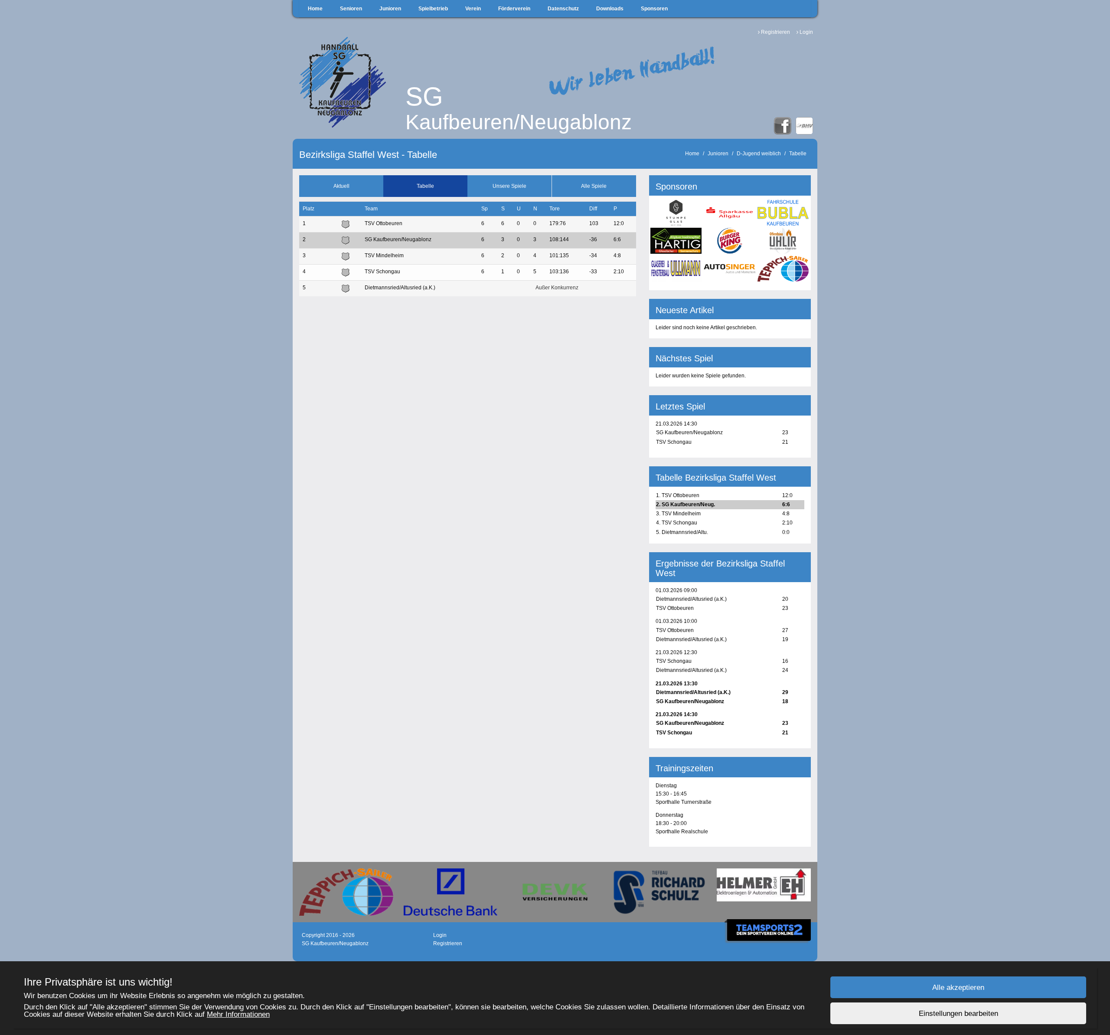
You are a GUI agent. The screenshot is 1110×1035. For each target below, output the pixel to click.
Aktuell (341, 186)
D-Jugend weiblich (759, 154)
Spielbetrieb (433, 9)
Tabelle (797, 154)
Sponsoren (654, 9)
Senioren (351, 9)
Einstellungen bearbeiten (958, 1013)
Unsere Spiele (509, 186)
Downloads (610, 9)
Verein (473, 9)
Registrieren (775, 32)
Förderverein (514, 9)
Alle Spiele (594, 186)
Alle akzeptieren (958, 987)
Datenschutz (563, 9)
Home (315, 9)
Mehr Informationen (238, 1014)
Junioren (390, 9)
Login (806, 32)
